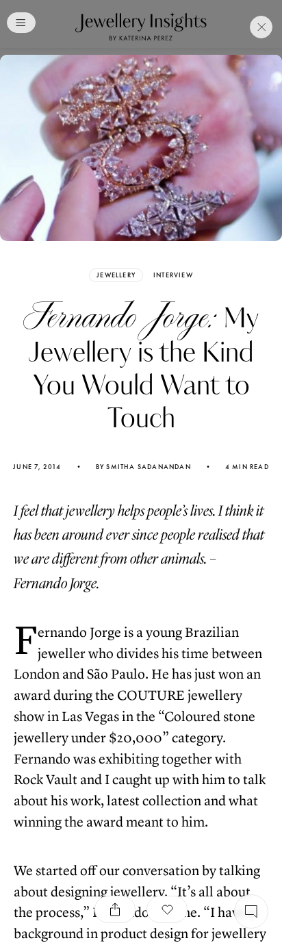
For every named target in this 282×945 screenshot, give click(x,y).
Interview (173, 275)
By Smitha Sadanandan (143, 467)
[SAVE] (167, 909)
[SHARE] (115, 909)
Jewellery (116, 274)
